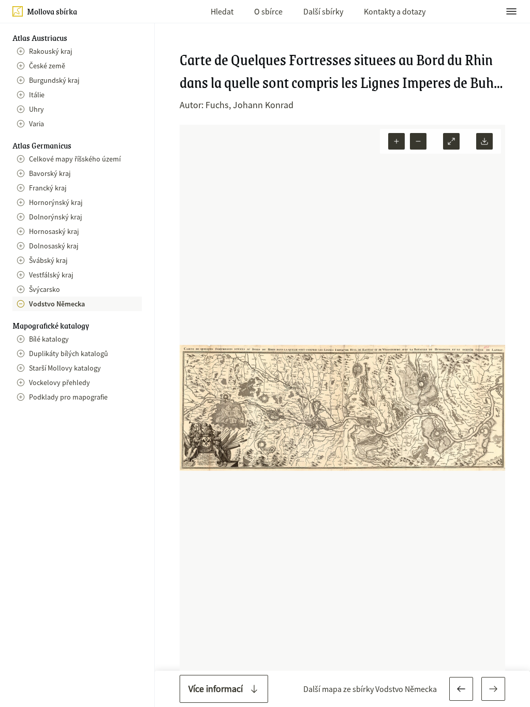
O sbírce (268, 11)
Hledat (222, 11)
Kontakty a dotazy (394, 11)
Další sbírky (323, 11)
